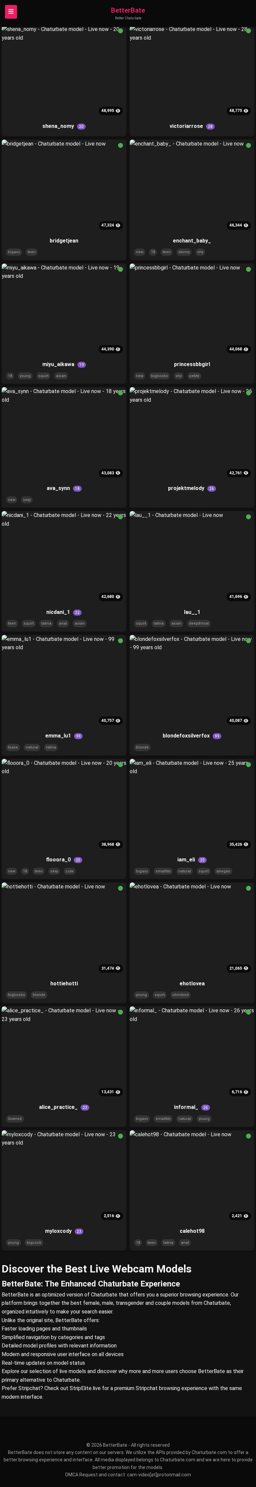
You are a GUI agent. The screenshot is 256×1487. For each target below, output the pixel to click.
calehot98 (192, 1231)
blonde (142, 747)
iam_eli (191, 859)
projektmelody (191, 488)
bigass (14, 252)
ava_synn (63, 488)
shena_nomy (63, 126)
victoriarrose (191, 126)
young (25, 376)
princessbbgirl (192, 364)
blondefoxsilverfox (191, 736)
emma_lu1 (63, 736)
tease (13, 747)
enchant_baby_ (192, 241)
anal (63, 623)
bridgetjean (64, 241)
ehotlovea (192, 983)
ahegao (223, 871)
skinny (184, 252)
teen (32, 252)
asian (61, 376)
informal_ (191, 1107)
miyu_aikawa (63, 364)
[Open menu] (11, 12)
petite (194, 376)
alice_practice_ (63, 1107)
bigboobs (159, 376)
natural (32, 747)
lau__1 (192, 612)
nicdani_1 (63, 612)
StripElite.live (85, 1388)
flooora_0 (63, 859)
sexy (27, 500)
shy (200, 252)
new (139, 252)
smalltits (163, 871)
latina (46, 623)
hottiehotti (64, 983)
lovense (15, 1119)
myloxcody (63, 1231)
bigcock (34, 1242)
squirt (43, 376)
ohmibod (180, 995)
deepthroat (199, 623)
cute (70, 871)
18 (153, 252)
